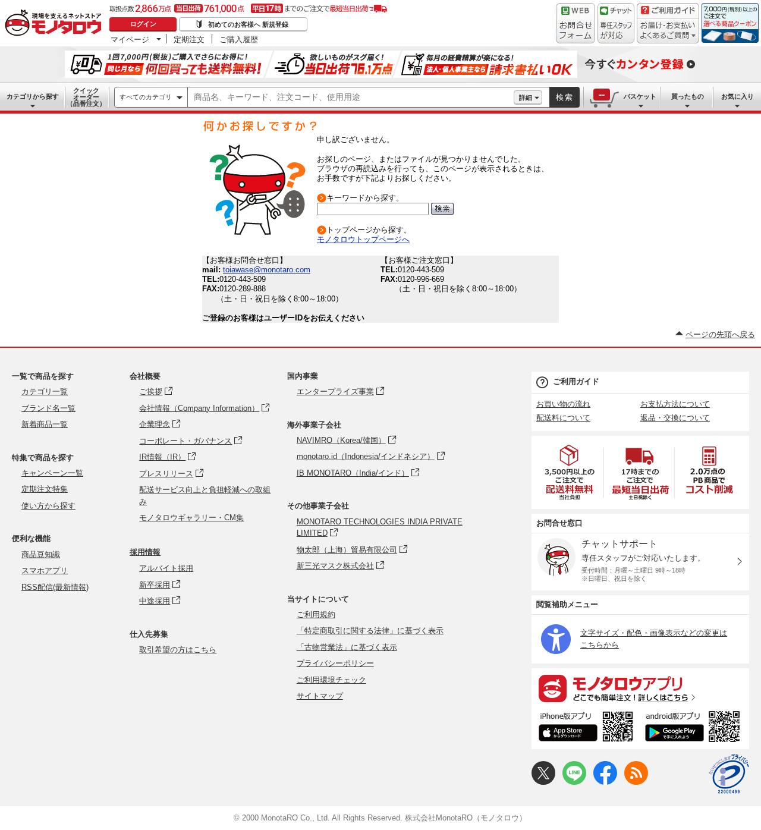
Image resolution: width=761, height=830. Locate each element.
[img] (55, 23)
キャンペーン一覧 (52, 473)
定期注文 (189, 39)
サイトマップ (320, 695)
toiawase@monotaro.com (266, 269)
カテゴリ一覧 (44, 391)
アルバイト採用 (166, 568)
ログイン (143, 23)
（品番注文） (86, 97)
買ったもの (687, 96)
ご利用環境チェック (331, 679)
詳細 (525, 97)
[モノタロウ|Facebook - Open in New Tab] (605, 782)
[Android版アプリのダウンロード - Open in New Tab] (694, 728)
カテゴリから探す (33, 96)
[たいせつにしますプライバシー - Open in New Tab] (729, 774)
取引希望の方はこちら (177, 649)
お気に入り (737, 96)
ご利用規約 (316, 614)
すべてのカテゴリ (146, 96)
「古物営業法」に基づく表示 (347, 647)
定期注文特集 (44, 489)
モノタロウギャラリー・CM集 (191, 517)
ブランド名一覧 (48, 408)
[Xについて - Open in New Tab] (543, 782)
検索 (565, 97)
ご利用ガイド (576, 381)
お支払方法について (675, 404)
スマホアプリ (44, 570)
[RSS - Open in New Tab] (636, 782)
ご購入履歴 (238, 39)
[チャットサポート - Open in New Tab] (616, 23)
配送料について (563, 417)
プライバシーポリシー (335, 663)
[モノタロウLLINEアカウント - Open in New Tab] (574, 782)
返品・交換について (675, 417)
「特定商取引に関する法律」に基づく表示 (370, 630)
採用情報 (145, 552)
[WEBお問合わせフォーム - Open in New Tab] (575, 23)
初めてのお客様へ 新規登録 (248, 24)
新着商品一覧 (44, 424)
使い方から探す (48, 505)
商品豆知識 (40, 554)
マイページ (130, 39)
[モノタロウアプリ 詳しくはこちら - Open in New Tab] (640, 688)
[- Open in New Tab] (570, 472)
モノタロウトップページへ (363, 239)
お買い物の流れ (563, 404)
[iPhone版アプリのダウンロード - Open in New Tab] (586, 728)
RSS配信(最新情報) (55, 587)
